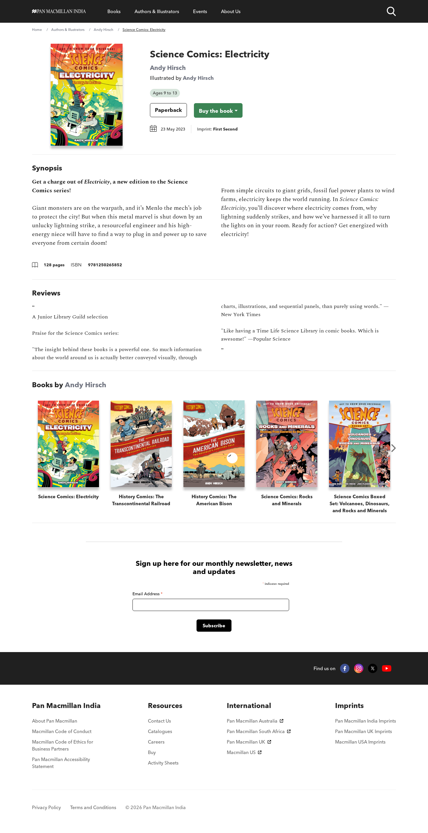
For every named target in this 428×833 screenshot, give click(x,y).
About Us (230, 11)
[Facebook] (344, 668)
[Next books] (393, 448)
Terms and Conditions (93, 807)
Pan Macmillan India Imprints (365, 721)
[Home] (59, 11)
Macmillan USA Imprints (360, 742)
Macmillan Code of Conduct (61, 731)
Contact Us (159, 721)
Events (200, 11)
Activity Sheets (163, 763)
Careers (156, 742)
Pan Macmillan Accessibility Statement (61, 762)
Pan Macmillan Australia (252, 721)
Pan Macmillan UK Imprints (363, 731)
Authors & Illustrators (157, 11)
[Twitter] (372, 668)
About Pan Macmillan (54, 721)
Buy (152, 752)
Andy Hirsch (103, 29)
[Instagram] (358, 668)
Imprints (349, 705)
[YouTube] (386, 668)
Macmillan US (241, 752)
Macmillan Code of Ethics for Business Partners (62, 745)
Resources (165, 705)
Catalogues (160, 731)
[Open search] (391, 11)
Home (37, 29)
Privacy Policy (46, 807)
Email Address (147, 593)
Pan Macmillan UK (246, 742)
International (249, 705)
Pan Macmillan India (66, 705)
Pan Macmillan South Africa (256, 731)
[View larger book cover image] (87, 95)
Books (114, 11)
